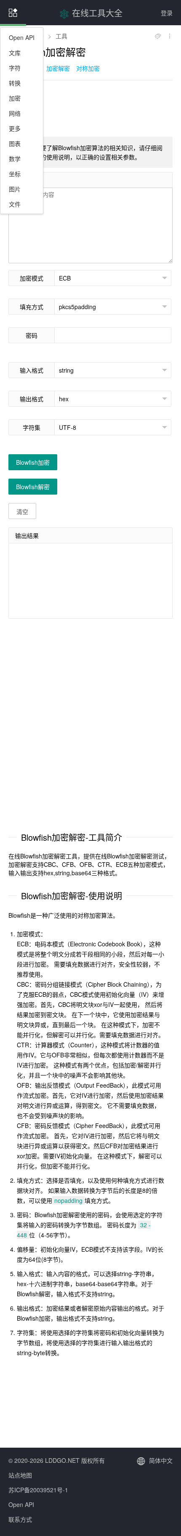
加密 (15, 98)
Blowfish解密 (33, 486)
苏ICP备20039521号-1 (38, 1490)
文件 (15, 204)
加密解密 (58, 68)
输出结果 (27, 535)
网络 (15, 113)
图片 (15, 189)
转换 (15, 83)
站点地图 (20, 1475)
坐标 (15, 173)
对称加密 (88, 68)
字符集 (31, 427)
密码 (31, 335)
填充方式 (31, 306)
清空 (22, 511)
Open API (22, 37)
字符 (15, 68)
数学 (15, 158)
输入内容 (27, 180)
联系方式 (20, 1519)
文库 (15, 52)
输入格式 (31, 370)
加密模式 (31, 278)
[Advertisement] (90, 108)
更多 (15, 128)
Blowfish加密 (33, 462)
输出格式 (31, 399)
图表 (15, 143)
